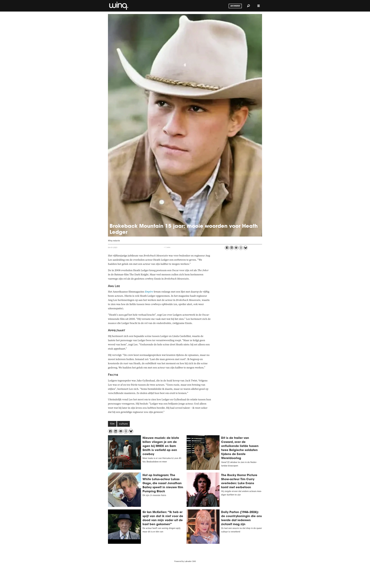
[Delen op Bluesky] (245, 248)
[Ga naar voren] (118, 5)
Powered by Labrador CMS (185, 562)
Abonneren (235, 6)
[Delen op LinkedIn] (231, 248)
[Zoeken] (248, 5)
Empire (149, 292)
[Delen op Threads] (241, 248)
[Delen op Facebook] (227, 248)
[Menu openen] (259, 5)
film (112, 424)
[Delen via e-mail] (236, 248)
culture (123, 424)
